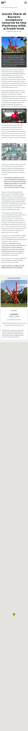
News (16, 7)
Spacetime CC (8, 135)
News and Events (9, 7)
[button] (25, 2)
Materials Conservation (12, 127)
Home (2, 7)
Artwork (14, 310)
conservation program (17, 168)
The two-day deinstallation (8, 90)
